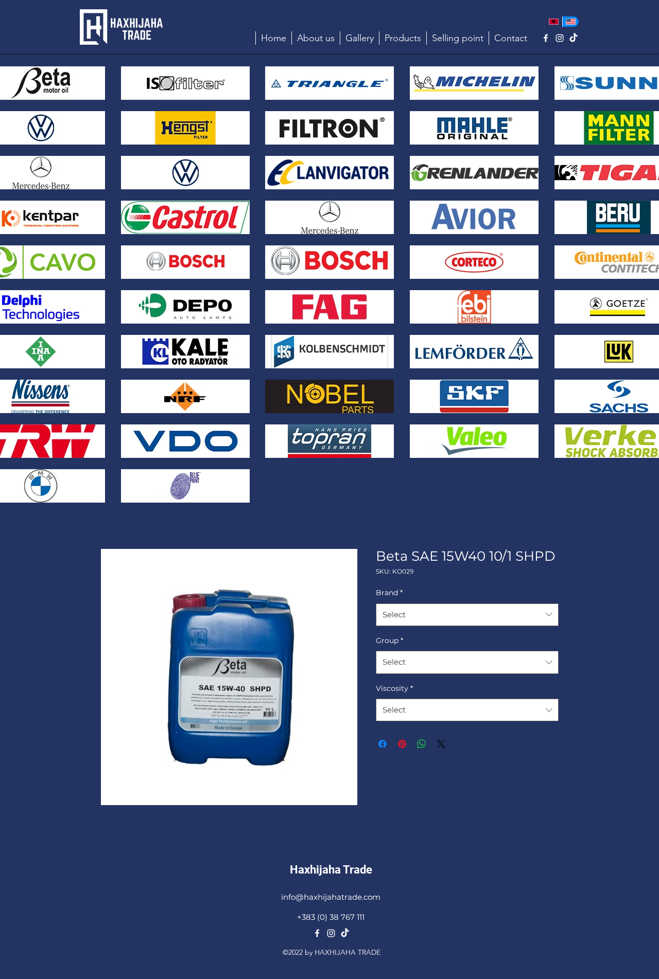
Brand (389, 592)
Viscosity (394, 688)
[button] (402, 38)
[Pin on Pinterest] (402, 744)
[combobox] (467, 614)
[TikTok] (573, 38)
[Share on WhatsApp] (421, 744)
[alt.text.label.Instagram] (559, 38)
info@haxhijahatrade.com (330, 897)
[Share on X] (441, 744)
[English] (570, 21)
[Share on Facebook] (382, 744)
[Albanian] (554, 21)
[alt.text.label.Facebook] (546, 38)
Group (389, 640)
